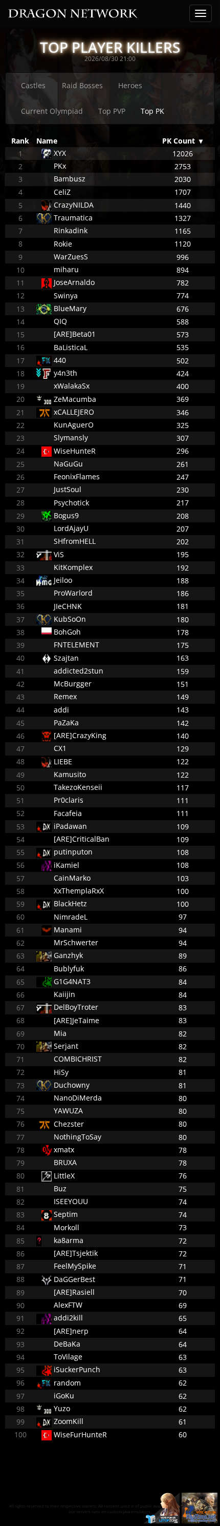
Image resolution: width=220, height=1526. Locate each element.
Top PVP (111, 111)
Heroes (130, 85)
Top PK (152, 111)
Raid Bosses (82, 85)
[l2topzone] (162, 1507)
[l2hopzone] (199, 1507)
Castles (33, 85)
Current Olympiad (52, 111)
